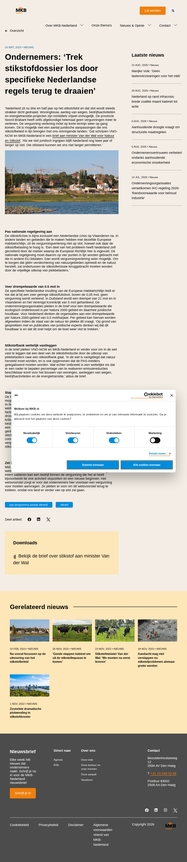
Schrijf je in (23, 793)
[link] (29, 645)
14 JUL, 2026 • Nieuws (145, 177)
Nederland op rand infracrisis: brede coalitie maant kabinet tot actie (154, 101)
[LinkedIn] (39, 519)
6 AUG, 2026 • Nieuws (144, 121)
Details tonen (157, 453)
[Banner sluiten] (171, 395)
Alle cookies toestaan (146, 464)
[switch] (73, 440)
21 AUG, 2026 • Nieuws (145, 65)
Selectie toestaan (93, 464)
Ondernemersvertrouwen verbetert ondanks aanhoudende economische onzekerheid (157, 157)
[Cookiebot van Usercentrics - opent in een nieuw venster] (147, 395)
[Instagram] (166, 810)
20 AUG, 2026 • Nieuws (145, 90)
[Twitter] (48, 519)
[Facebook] (30, 519)
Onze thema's (102, 25)
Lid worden (153, 10)
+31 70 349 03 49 (163, 773)
